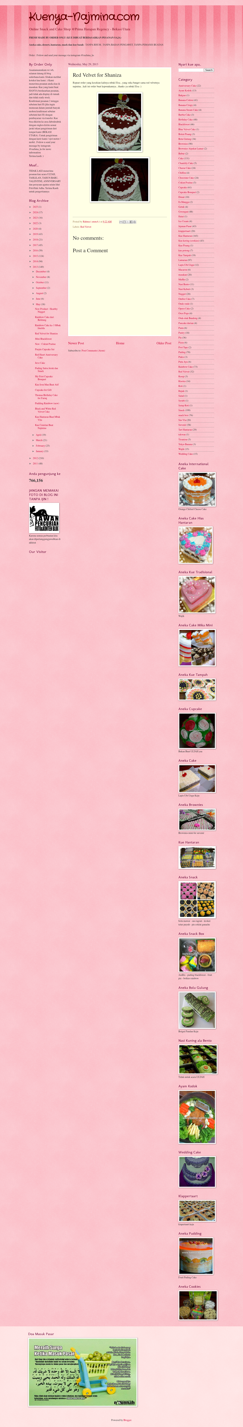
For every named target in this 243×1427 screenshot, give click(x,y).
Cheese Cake (184, 168)
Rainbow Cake (185, 366)
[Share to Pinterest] (134, 222)
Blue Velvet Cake (187, 129)
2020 (35, 228)
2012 (35, 458)
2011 (35, 463)
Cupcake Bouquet (187, 192)
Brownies (183, 143)
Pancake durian (186, 323)
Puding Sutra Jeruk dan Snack (46, 369)
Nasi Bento (183, 284)
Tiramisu (182, 439)
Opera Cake (184, 308)
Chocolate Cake (186, 177)
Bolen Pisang (184, 134)
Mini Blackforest (43, 338)
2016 (35, 250)
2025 (35, 206)
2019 (35, 234)
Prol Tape (183, 347)
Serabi (181, 400)
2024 (35, 212)
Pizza (181, 342)
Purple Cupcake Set (44, 349)
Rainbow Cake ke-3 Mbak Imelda (48, 326)
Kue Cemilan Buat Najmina (44, 426)
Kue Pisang (184, 245)
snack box (183, 415)
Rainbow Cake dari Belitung (44, 318)
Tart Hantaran (185, 429)
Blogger (127, 1420)
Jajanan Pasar (185, 226)
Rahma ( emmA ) (92, 221)
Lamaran (182, 260)
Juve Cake (40, 362)
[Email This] (121, 222)
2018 (35, 239)
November (41, 277)
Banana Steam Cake (188, 110)
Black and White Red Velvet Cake (45, 410)
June (38, 298)
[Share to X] (128, 222)
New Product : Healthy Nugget (46, 310)
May (38, 304)
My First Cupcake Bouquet (44, 378)
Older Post (164, 343)
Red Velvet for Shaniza (46, 333)
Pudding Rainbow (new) (47, 403)
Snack (181, 410)
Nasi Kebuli (184, 289)
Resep (181, 376)
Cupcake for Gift (43, 390)
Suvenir (182, 424)
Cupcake (182, 187)
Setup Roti (183, 405)
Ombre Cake (184, 299)
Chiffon (182, 172)
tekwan (182, 434)
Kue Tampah (184, 255)
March (39, 440)
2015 (35, 256)
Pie (180, 337)
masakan (182, 274)
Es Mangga (183, 202)
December (41, 271)
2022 (35, 223)
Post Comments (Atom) (93, 350)
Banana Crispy (185, 105)
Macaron (182, 269)
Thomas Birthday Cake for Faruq (46, 396)
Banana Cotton (185, 100)
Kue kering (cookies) (188, 240)
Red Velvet (85, 226)
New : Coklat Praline (45, 344)
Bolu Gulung (184, 139)
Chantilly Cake (185, 163)
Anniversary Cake (187, 85)
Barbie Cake (184, 114)
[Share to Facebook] (131, 222)
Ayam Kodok (185, 90)
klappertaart (184, 231)
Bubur (181, 153)
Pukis (181, 357)
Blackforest (184, 124)
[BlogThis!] (124, 222)
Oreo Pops (183, 313)
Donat (181, 197)
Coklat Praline (185, 182)
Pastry (181, 332)
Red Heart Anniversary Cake (46, 356)
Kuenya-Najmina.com (84, 17)
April (39, 434)
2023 (35, 217)
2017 (35, 245)
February (41, 445)
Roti (180, 386)
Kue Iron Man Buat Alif (47, 384)
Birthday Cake (185, 119)
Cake (180, 158)
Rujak (181, 391)
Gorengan (183, 211)
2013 (35, 266)
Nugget (182, 294)
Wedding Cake (185, 453)
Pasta (181, 328)
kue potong (183, 250)
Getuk (181, 206)
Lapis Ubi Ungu (186, 264)
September (41, 287)
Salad (181, 395)
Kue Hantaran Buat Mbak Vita (47, 418)
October (40, 282)
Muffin (181, 279)
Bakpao (182, 95)
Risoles (182, 381)
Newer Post (76, 343)
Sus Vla (182, 420)
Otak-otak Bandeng (187, 318)
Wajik (181, 449)
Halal (181, 216)
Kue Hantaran (185, 235)
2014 (35, 261)
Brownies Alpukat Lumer (191, 148)
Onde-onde (183, 303)
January (40, 451)
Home (120, 343)
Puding (182, 352)
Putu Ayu (183, 361)
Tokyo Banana (185, 444)
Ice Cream (183, 221)
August (40, 293)
